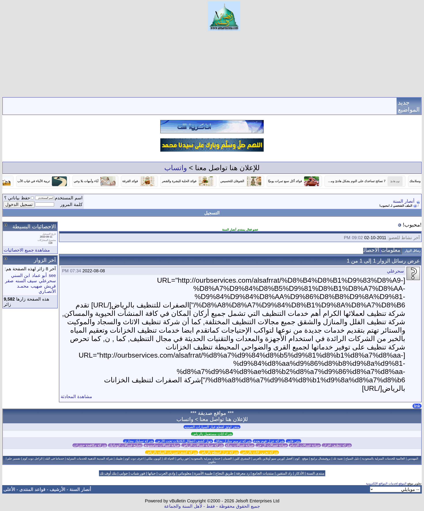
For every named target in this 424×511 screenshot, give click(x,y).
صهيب (36, 286)
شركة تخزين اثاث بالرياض (259, 452)
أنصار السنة (404, 201)
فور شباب (138, 473)
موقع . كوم (301, 458)
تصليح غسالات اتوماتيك (125, 445)
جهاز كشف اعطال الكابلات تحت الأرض (184, 441)
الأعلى (9, 489)
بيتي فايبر (293, 441)
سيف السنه (26, 280)
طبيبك (119, 458)
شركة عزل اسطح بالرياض (219, 452)
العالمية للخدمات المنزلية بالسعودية (383, 458)
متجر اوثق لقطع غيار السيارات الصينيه (212, 427)
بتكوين (212, 461)
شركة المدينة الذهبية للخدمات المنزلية (89, 458)
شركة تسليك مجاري (138, 441)
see (52, 275)
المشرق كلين (242, 458)
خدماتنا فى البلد (54, 458)
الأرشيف (57, 489)
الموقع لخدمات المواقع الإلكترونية (386, 483)
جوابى (123, 473)
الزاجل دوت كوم (33, 458)
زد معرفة (243, 473)
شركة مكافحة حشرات (89, 445)
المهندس (412, 458)
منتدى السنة (315, 473)
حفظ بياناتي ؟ (17, 197)
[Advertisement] (212, 64)
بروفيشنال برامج (321, 458)
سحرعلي (395, 271)
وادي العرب (166, 473)
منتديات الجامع (263, 473)
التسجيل (212, 212)
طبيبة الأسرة (203, 473)
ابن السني (20, 275)
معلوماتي (184, 473)
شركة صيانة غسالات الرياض (202, 445)
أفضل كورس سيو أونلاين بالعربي (273, 458)
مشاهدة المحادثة (76, 396)
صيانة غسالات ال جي (272, 445)
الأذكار (299, 473)
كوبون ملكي (153, 458)
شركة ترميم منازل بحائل (233, 441)
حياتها (152, 473)
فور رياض (183, 458)
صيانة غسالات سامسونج (162, 445)
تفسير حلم (13, 458)
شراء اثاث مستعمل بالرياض (212, 434)
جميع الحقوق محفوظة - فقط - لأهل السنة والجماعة (212, 506)
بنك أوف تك (108, 473)
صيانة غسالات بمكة (240, 445)
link (417, 406)
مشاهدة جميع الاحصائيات (27, 250)
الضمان (227, 458)
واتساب (175, 168)
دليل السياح (352, 458)
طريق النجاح (224, 473)
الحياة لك (168, 458)
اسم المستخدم (69, 197)
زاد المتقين (284, 473)
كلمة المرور (71, 204)
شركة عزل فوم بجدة (269, 441)
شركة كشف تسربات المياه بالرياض (171, 452)
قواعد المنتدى (32, 489)
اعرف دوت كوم (134, 458)
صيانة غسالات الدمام (305, 445)
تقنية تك (338, 458)
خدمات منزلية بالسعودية (205, 458)
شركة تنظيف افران (337, 445)
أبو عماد (39, 275)
